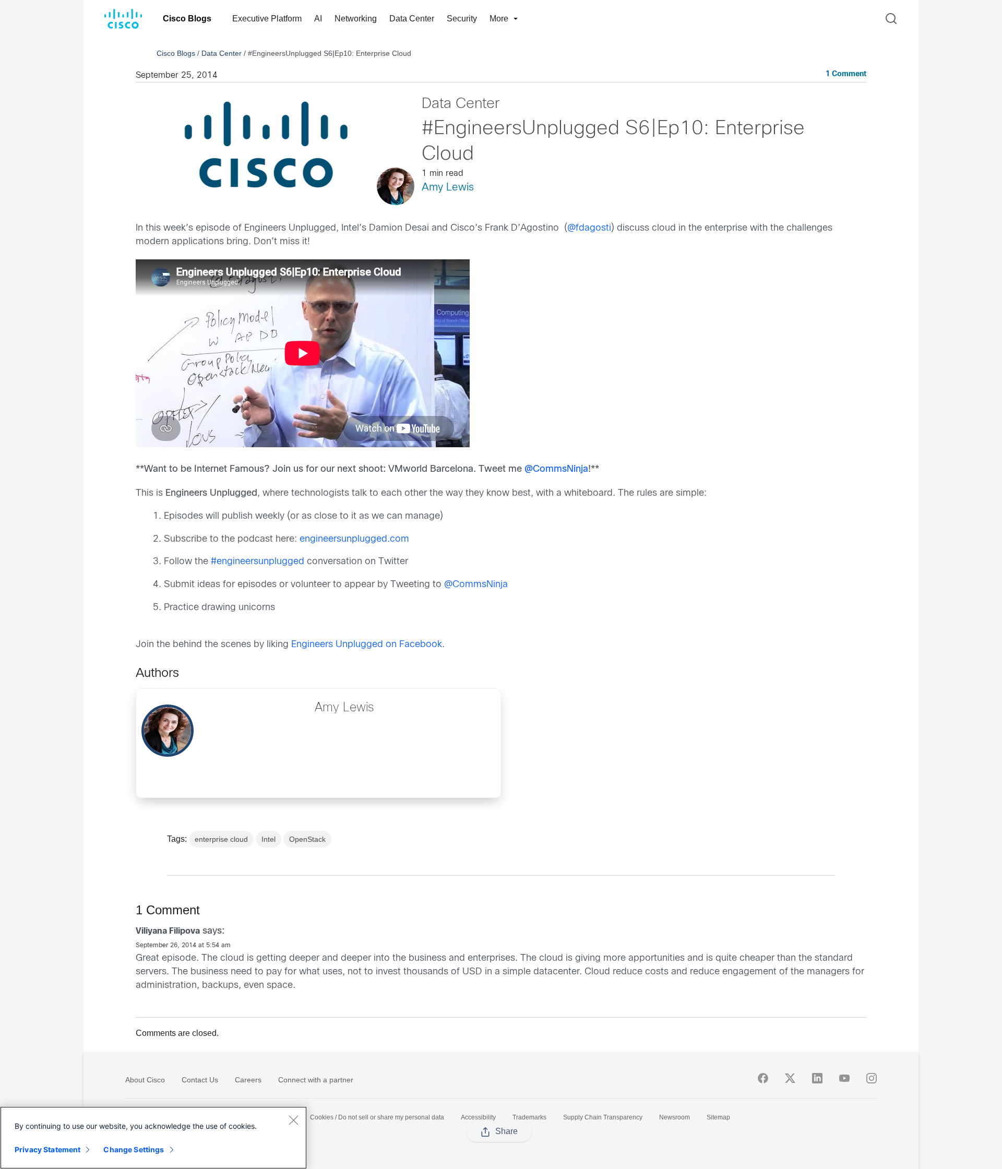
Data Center (411, 18)
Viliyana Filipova (168, 931)
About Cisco (145, 1080)
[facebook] (763, 1078)
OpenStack (307, 839)
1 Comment (846, 74)
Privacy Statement (47, 1149)
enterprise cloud (221, 839)
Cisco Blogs (187, 18)
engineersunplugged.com (354, 539)
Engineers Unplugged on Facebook (366, 644)
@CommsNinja (556, 469)
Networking (356, 18)
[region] (153, 1137)
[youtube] (844, 1078)
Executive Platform (267, 18)
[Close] (293, 1120)
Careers (248, 1080)
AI (318, 18)
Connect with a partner (315, 1080)
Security (462, 18)
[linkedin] (817, 1078)
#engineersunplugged (257, 561)
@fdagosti (589, 228)
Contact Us (200, 1080)
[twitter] (790, 1078)
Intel (268, 839)
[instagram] (871, 1078)
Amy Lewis (448, 188)
